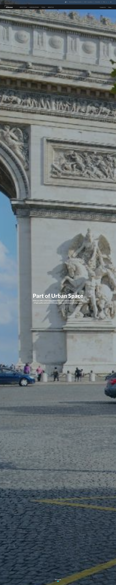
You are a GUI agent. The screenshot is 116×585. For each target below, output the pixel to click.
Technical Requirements (75, 2)
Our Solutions (34, 7)
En (108, 2)
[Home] (11, 7)
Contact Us (103, 7)
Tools (43, 7)
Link (58, 581)
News (109, 7)
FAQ (104, 2)
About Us (51, 7)
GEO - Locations (88, 2)
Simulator (97, 2)
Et (110, 2)
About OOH (23, 7)
